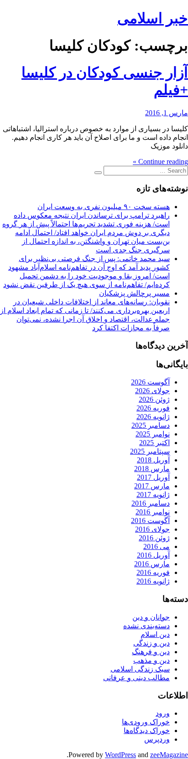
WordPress (120, 755)
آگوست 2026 (150, 382)
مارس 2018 (152, 468)
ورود (163, 713)
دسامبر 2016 (150, 503)
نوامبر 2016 (153, 512)
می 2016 (156, 546)
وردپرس (157, 739)
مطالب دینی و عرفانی (136, 678)
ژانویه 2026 (153, 417)
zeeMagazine (169, 755)
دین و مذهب (151, 660)
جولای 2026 (152, 391)
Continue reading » (160, 161)
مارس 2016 (152, 564)
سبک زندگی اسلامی (140, 669)
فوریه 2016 (153, 572)
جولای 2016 (152, 529)
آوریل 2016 (153, 555)
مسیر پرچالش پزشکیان (134, 293)
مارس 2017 (152, 486)
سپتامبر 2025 (150, 451)
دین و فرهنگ (151, 652)
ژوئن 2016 (154, 538)
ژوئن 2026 (154, 399)
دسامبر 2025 (150, 425)
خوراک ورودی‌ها (146, 722)
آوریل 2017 (153, 477)
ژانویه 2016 (153, 581)
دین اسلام (155, 634)
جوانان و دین (151, 617)
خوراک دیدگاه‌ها (147, 730)
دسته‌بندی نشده (146, 626)
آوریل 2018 (153, 460)
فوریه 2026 (153, 408)
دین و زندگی (151, 643)
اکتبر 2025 (154, 442)
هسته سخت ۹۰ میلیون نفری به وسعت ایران (103, 206)
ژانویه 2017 (153, 494)
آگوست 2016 (150, 520)
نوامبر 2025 (153, 434)
